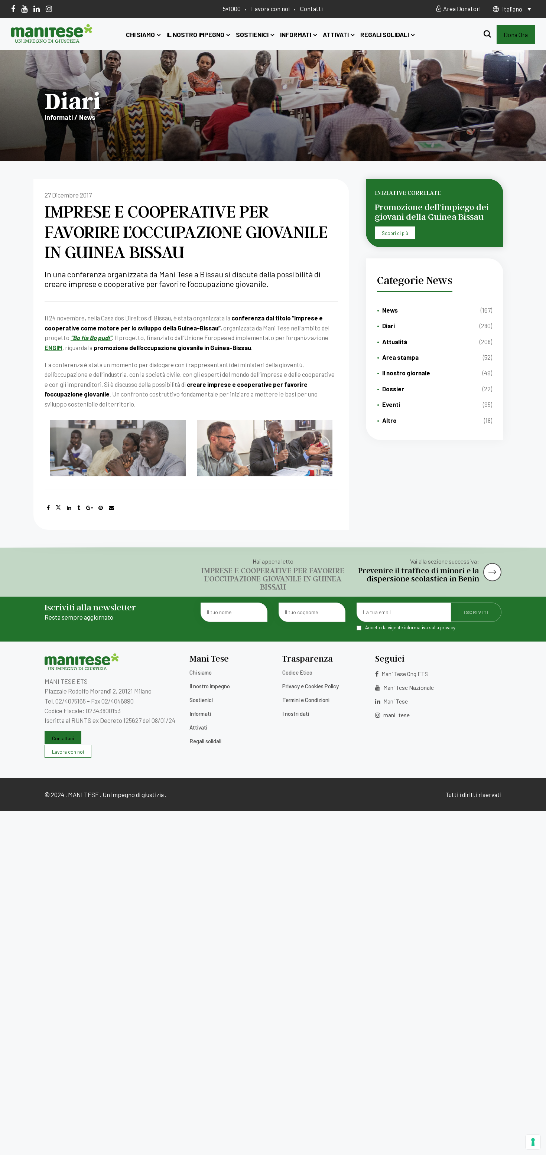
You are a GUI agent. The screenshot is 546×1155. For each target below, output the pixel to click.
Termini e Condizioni (305, 699)
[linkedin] (36, 8)
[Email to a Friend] (111, 508)
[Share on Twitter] (58, 508)
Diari (388, 325)
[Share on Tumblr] (78, 508)
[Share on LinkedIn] (69, 508)
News (390, 310)
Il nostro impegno (195, 34)
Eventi (391, 404)
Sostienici (252, 34)
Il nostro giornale (406, 372)
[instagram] (49, 8)
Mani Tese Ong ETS (404, 673)
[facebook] (13, 8)
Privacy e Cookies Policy (310, 686)
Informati (295, 34)
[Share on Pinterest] (100, 508)
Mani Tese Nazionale (408, 687)
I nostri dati (295, 713)
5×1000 (232, 8)
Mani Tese (395, 701)
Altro (389, 420)
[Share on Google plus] (89, 508)
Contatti (311, 8)
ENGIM (53, 347)
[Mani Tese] (51, 40)
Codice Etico (297, 672)
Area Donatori (461, 8)
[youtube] (24, 8)
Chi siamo (140, 34)
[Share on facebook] (48, 508)
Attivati (336, 34)
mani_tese (396, 714)
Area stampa (400, 357)
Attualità (394, 341)
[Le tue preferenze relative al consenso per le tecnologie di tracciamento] (533, 1142)
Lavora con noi (270, 8)
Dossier (393, 388)
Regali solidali (384, 34)
